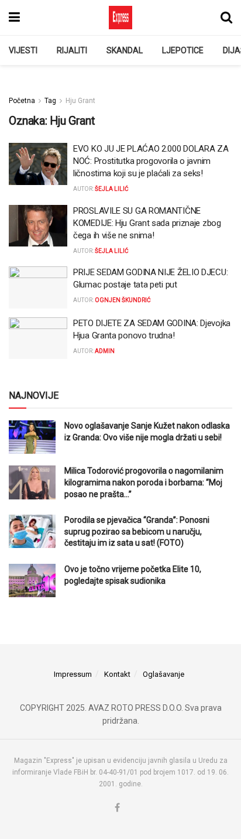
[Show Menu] (14, 17)
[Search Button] (226, 17)
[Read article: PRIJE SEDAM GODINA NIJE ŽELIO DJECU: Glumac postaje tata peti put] (38, 287)
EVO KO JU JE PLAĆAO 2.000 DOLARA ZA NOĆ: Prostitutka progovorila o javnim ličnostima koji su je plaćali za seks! (151, 161)
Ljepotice (183, 50)
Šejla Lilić (112, 189)
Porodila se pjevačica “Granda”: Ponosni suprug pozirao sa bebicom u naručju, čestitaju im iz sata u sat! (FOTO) (136, 531)
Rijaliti (72, 50)
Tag (50, 101)
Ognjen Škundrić (123, 300)
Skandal (124, 50)
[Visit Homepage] (120, 17)
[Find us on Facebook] (117, 808)
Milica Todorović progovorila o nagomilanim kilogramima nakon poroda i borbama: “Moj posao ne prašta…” (143, 482)
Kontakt (117, 674)
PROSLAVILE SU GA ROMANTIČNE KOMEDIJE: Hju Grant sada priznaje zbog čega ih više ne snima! (147, 223)
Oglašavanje (163, 674)
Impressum (73, 674)
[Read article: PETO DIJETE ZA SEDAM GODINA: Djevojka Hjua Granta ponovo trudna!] (38, 338)
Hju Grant (80, 101)
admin (105, 351)
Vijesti (23, 50)
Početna (22, 101)
